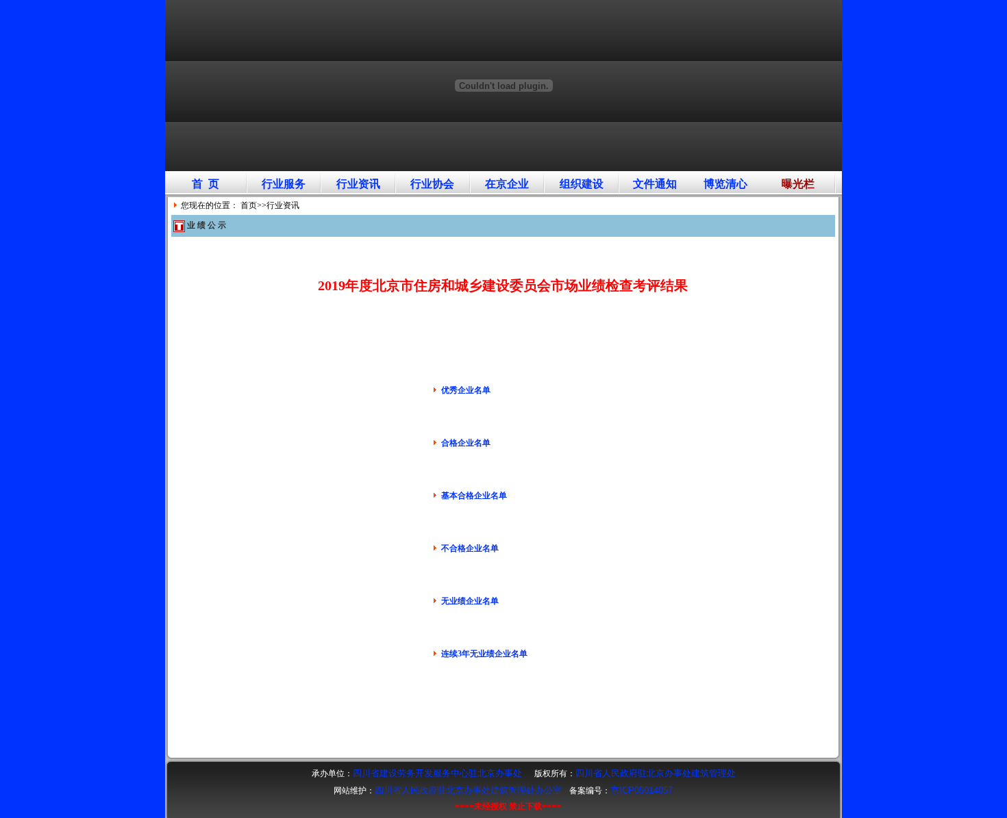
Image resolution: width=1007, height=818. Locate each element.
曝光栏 (798, 184)
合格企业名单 (465, 443)
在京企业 (507, 184)
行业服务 (284, 184)
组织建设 (582, 184)
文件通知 (655, 184)
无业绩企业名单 (470, 601)
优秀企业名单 (465, 390)
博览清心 (725, 184)
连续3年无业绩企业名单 (484, 654)
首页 (248, 205)
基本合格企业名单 (474, 495)
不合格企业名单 (470, 548)
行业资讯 (358, 184)
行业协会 (432, 184)
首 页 (205, 184)
